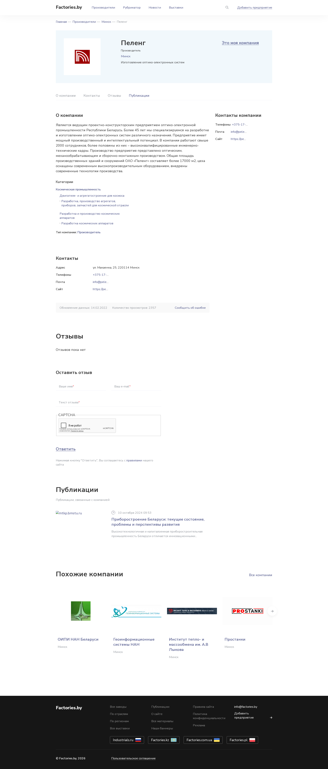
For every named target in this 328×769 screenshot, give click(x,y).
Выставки (176, 7)
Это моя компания (240, 43)
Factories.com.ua (199, 740)
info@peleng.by (103, 282)
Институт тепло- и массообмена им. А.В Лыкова (188, 644)
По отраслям (119, 714)
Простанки (235, 639)
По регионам (119, 721)
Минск (106, 22)
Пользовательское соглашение (133, 758)
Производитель (89, 232)
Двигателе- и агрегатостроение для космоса (92, 196)
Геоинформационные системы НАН (134, 642)
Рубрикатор (132, 7)
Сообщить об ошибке (190, 308)
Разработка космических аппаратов (87, 223)
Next (272, 611)
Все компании (260, 575)
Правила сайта (203, 707)
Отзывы (114, 95)
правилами (134, 460)
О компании (66, 95)
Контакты (92, 95)
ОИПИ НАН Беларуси (78, 639)
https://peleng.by (104, 289)
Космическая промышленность (78, 189)
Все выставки (120, 728)
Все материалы (162, 721)
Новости (155, 7)
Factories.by (69, 7)
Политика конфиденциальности (209, 716)
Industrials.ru (123, 740)
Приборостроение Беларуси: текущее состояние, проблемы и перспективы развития (157, 522)
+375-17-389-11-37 (107, 275)
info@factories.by (245, 707)
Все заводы (118, 707)
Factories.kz (160, 740)
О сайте (156, 714)
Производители (103, 7)
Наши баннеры (162, 728)
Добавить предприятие (254, 7)
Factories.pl (239, 740)
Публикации (139, 95)
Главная (61, 22)
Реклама (199, 725)
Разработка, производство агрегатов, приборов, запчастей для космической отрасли (95, 203)
